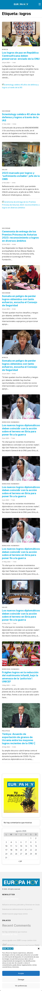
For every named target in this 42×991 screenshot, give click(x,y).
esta (26, 945)
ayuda (10, 940)
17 (6, 850)
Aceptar (21, 973)
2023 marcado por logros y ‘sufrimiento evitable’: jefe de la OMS (21, 176)
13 (21, 846)
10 (6, 846)
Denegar (21, 979)
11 (11, 846)
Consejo (24, 940)
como (14, 940)
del (4, 945)
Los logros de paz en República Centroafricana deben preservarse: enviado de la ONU (21, 55)
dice (17, 945)
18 (11, 850)
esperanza (22, 945)
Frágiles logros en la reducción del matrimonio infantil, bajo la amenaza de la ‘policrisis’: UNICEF (20, 677)
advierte (4, 940)
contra (29, 940)
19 (16, 850)
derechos (11, 945)
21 (26, 850)
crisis (34, 940)
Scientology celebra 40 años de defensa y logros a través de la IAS (21, 117)
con (19, 940)
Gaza (37, 945)
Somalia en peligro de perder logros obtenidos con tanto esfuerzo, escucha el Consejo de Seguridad (19, 301)
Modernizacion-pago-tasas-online (15, 914)
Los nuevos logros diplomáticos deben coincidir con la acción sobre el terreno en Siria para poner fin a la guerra (21, 430)
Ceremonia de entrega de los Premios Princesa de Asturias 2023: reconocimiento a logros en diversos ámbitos (20, 236)
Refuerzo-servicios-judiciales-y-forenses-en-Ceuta (21, 905)
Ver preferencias (21, 986)
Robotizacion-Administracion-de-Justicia (17, 909)
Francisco (31, 945)
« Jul (20, 861)
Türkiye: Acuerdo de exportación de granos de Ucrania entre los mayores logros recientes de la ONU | (18, 739)
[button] (39, 948)
